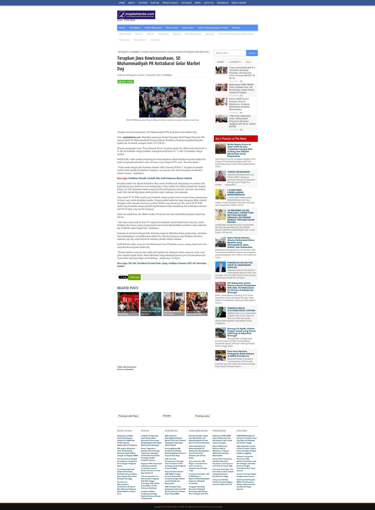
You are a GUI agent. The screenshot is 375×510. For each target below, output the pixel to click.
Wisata (150, 33)
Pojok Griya (125, 33)
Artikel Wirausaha (153, 28)
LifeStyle (209, 2)
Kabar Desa (188, 28)
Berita (122, 28)
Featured (242, 431)
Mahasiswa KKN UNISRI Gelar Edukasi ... (172, 312)
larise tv (139, 33)
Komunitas (163, 33)
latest (220, 62)
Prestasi (236, 28)
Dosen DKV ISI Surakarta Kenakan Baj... (127, 312)
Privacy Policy (170, 2)
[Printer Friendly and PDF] (125, 82)
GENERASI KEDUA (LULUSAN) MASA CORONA (241, 309)
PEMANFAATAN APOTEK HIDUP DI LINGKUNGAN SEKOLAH (240, 265)
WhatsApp (134, 277)
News (198, 2)
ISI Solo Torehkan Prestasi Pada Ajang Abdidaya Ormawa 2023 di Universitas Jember (161, 264)
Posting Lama (202, 416)
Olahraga (209, 33)
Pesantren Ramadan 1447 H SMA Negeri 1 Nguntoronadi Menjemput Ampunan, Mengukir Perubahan (199, 478)
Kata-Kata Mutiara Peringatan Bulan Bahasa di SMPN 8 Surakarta (240, 353)
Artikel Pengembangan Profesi (213, 28)
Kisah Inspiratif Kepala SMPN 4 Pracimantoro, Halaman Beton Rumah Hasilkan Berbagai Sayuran (246, 484)
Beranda (167, 416)
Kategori (186, 2)
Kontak (155, 2)
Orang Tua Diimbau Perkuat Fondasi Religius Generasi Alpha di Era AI (223, 482)
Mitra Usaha (172, 28)
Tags (248, 62)
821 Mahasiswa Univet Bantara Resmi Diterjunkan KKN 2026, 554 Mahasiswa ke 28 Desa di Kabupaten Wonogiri (241, 288)
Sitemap (143, 2)
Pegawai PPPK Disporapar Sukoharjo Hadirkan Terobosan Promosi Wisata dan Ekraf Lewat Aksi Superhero (151, 468)
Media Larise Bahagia (214, 507)
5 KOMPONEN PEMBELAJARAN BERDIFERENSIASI (236, 192)
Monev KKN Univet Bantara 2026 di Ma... (195, 312)
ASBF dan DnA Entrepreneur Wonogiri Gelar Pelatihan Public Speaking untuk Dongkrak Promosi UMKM (175, 463)
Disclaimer (124, 39)
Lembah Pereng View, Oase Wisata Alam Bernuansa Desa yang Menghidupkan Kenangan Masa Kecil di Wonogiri (151, 440)
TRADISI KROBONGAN (238, 171)
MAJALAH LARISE (178, 507)
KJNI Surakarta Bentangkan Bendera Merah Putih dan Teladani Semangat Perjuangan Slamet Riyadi (175, 440)
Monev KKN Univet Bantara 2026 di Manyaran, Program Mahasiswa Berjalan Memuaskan (239, 104)
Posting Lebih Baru (128, 416)
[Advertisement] (223, 15)
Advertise (155, 39)
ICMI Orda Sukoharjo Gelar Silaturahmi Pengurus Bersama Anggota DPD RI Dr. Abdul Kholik (242, 121)
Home (122, 2)
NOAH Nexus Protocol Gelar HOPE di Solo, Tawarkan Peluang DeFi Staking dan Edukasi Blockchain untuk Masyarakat (239, 150)
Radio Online (239, 2)
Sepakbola (222, 2)
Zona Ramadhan (193, 33)
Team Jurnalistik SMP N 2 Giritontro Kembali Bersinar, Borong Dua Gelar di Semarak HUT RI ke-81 (242, 72)
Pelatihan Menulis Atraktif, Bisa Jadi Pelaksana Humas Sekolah (160, 178)
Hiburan (177, 33)
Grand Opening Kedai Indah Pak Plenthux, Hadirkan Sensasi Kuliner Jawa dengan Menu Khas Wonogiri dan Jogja (127, 474)
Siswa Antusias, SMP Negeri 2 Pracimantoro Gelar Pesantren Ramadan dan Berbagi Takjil (198, 466)
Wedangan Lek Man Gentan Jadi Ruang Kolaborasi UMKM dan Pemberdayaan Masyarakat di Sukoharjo (127, 440)
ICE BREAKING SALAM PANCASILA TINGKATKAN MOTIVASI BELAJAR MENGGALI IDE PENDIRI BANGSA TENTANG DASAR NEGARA (240, 216)
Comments (235, 62)
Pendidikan (134, 28)
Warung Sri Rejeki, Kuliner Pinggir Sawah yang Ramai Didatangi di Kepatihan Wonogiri (241, 332)
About (131, 2)
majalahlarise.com (132, 137)
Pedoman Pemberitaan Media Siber (235, 33)
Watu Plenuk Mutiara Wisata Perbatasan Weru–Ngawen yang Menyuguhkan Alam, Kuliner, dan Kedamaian (241, 242)
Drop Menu (140, 39)
